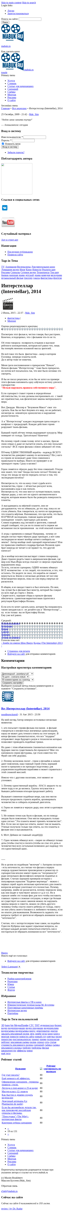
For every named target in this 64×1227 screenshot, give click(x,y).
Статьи (11, 987)
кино (50, 1033)
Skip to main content (11, 2)
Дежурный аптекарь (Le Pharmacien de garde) (14, 1102)
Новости (36, 269)
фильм (45, 1047)
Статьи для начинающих (20, 86)
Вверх (29, 643)
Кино (29, 269)
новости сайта (26, 1036)
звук (32, 1033)
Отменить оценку (10, 623)
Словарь (11, 83)
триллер (28, 278)
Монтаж (11, 94)
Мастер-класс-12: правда (15, 1091)
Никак (4, 629)
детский (29, 275)
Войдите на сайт (16, 654)
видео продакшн (34, 1028)
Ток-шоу (54, 272)
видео (4, 1028)
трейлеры (36, 1047)
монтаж (5, 1036)
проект (35, 1039)
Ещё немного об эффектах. (16, 1078)
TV (3, 266)
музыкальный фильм (12, 278)
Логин (10, 10)
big (12, 1025)
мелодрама (56, 275)
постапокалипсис (22, 1039)
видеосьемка (22, 1031)
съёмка (48, 1045)
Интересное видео (17, 1010)
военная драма (17, 275)
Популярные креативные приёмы (25, 1007)
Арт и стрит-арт (9, 239)
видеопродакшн (16, 1028)
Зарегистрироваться (18, 13)
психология (53, 1039)
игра (44, 1033)
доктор (54, 1031)
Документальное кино (43, 266)
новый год (40, 1036)
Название (20, 1068)
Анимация (10, 266)
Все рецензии (19, 108)
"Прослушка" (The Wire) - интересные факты (15, 1118)
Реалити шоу (49, 269)
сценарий (39, 1045)
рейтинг (5, 1042)
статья (53, 1042)
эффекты (21, 1050)
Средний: (6, 620)
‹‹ (8, 1128)
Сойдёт (5, 631)
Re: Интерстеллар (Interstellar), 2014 (25, 708)
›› (8, 1134)
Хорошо (5, 634)
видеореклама (51, 1028)
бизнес (58, 1025)
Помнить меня (12, 143)
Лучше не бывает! (10, 637)
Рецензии (12, 981)
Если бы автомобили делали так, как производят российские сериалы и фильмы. (19, 1110)
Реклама (11, 97)
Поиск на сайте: (10, 19)
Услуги (11, 80)
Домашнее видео (10, 269)
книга (56, 1033)
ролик (33, 1042)
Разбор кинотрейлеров (19, 978)
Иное (22, 269)
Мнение (11, 321)
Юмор (10, 984)
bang (7, 1025)
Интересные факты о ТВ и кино (24, 1002)
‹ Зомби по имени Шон (13, 643)
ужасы (36, 278)
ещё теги (6, 1053)
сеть (47, 1042)
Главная (5, 108)
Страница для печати (18, 651)
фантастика (47, 278)
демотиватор (43, 1031)
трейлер (26, 1047)
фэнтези (57, 278)
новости (14, 1036)
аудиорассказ (47, 1025)
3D (2, 1025)
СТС (31, 1025)
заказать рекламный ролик (15, 1033)
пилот (58, 1036)
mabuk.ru (6, 46)
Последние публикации (20, 251)
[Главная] (12, 40)
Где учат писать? (10, 1075)
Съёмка (11, 92)
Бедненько (6, 626)
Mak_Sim (34, 114)
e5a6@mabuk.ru (9, 1191)
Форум (11, 990)
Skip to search (29, 2)
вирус (32, 1031)
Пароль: (6, 140)
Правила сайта (15, 254)
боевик (5, 275)
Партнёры (12, 1013)
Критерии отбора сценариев (17, 1122)
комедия (45, 275)
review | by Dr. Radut (11, 1208)
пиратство (6, 1039)
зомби (38, 1033)
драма (37, 275)
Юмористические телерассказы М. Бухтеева (30, 1005)
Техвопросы (43, 272)
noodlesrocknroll (9, 714)
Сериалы (15, 272)
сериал (40, 1042)
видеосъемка (8, 1031)
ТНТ (37, 1025)
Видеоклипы (24, 266)
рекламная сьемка (20, 1042)
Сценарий (12, 89)
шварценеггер (8, 1050)
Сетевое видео (28, 272)
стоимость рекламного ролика (17, 1045)
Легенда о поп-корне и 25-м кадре (20, 1088)
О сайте (11, 100)
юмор (30, 1050)
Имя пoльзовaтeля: (12, 137)
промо (43, 1039)
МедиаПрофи (21, 1025)
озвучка (51, 1036)
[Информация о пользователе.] (7, 310)
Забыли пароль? (15, 152)
